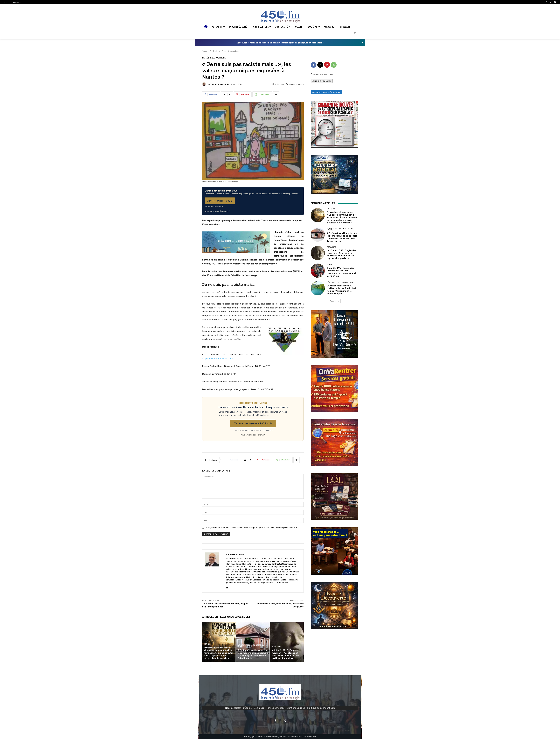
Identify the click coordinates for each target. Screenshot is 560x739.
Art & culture (215, 51)
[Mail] (227, 587)
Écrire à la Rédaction (321, 81)
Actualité (276, 647)
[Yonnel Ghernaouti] (204, 84)
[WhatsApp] (334, 65)
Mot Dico (208, 644)
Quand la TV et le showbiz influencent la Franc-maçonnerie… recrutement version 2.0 (341, 272)
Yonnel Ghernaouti (219, 84)
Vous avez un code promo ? (217, 211)
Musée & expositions (230, 51)
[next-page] (208, 666)
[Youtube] (554, 2)
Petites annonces (276, 707)
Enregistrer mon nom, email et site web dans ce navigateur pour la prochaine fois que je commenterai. (252, 528)
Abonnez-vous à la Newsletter (326, 92)
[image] (334, 124)
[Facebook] (546, 2)
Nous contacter (233, 707)
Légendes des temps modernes (340, 282)
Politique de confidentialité (321, 707)
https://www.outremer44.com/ (217, 358)
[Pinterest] (327, 65)
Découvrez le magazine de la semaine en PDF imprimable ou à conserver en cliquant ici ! (280, 42)
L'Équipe (247, 707)
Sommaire (259, 707)
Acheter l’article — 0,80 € (219, 201)
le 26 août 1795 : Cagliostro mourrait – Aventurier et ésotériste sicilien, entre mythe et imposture (286, 654)
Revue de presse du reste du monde (251, 646)
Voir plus (333, 301)
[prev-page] (204, 666)
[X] (550, 2)
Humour (330, 265)
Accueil (205, 51)
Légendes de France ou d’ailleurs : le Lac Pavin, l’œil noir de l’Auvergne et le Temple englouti (341, 289)
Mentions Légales (296, 707)
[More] (276, 94)
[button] (355, 33)
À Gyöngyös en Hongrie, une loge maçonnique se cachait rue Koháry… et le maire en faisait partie (253, 654)
